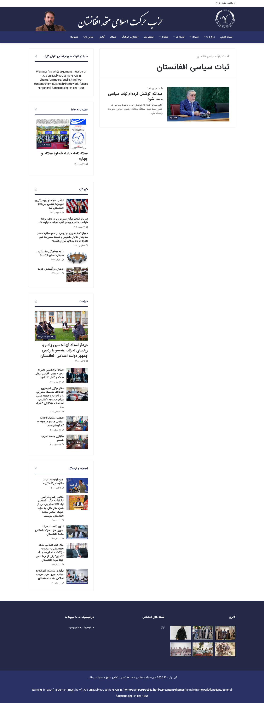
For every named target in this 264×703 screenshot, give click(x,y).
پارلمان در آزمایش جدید (51, 269)
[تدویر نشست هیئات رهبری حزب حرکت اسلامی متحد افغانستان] (77, 532)
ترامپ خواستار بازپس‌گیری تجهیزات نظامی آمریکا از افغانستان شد (49, 204)
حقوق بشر (149, 37)
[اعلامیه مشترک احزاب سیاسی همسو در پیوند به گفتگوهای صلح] (77, 423)
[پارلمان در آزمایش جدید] (77, 274)
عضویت (74, 37)
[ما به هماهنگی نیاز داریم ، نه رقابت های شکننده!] (77, 257)
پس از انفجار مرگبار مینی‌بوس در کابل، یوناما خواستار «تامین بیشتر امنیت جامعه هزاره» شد (63, 221)
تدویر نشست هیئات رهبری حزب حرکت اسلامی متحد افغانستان (49, 530)
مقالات (165, 37)
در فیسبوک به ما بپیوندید (81, 627)
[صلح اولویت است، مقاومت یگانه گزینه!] (77, 485)
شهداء (113, 37)
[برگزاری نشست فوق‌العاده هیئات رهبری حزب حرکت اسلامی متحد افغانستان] (77, 576)
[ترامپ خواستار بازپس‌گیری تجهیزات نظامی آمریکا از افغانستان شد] (77, 206)
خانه (224, 56)
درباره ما (210, 37)
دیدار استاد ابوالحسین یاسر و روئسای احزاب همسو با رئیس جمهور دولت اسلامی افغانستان (64, 350)
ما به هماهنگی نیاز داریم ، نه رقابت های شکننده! (50, 253)
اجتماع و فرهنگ (130, 37)
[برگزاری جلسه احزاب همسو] (77, 442)
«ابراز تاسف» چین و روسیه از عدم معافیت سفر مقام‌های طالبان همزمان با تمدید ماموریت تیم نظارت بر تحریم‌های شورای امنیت (62, 237)
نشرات (195, 37)
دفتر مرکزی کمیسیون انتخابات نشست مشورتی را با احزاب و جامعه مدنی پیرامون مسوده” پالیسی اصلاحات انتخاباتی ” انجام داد (50, 398)
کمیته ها (180, 37)
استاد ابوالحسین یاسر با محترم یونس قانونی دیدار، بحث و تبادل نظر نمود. (49, 374)
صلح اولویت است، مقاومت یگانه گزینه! (53, 481)
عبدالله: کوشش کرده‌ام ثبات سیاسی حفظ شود (135, 97)
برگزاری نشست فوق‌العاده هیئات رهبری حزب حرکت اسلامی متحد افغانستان (50, 575)
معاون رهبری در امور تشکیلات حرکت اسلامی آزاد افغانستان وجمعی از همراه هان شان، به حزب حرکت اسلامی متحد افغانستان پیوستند (50, 506)
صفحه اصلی (226, 37)
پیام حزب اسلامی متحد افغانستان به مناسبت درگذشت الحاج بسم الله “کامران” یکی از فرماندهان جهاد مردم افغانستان (50, 552)
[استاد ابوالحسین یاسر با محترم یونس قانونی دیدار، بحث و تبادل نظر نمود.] (77, 375)
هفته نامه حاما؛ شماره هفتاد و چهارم (64, 156)
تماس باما (88, 37)
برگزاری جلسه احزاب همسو (52, 438)
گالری (102, 37)
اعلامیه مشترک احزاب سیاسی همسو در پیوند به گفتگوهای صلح (50, 422)
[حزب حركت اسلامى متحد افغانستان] (225, 18)
